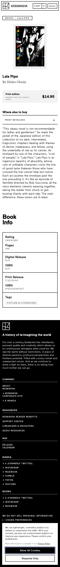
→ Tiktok (7, 480)
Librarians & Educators (18, 426)
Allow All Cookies (30, 550)
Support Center (12, 421)
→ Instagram (10, 467)
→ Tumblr (8, 476)
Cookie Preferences (19, 520)
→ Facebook (9, 472)
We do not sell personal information (27, 516)
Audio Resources (13, 430)
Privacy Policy (44, 543)
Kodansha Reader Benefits (19, 416)
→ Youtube (9, 484)
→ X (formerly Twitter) (17, 463)
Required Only (30, 558)
